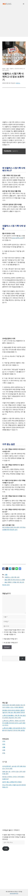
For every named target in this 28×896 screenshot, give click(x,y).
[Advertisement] (14, 23)
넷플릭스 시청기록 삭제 (12, 577)
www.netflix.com (17, 238)
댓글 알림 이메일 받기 (11, 639)
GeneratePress (14, 893)
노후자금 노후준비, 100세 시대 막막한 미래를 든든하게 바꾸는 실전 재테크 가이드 (13, 723)
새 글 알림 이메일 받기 (11, 642)
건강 (3, 741)
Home (3, 68)
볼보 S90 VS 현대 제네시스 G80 (15, 580)
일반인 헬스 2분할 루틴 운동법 (12, 782)
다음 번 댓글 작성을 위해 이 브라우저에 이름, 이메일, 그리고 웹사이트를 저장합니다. (14, 632)
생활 (7, 68)
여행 (3, 750)
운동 (3, 753)
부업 (3, 744)
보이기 (15, 151)
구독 (5, 848)
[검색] (22, 658)
